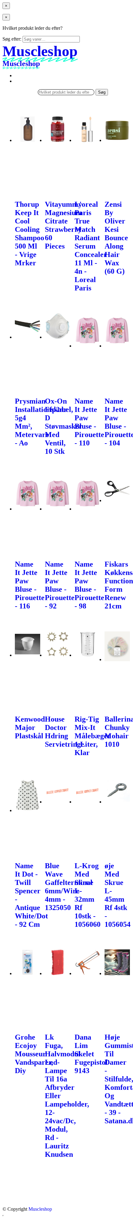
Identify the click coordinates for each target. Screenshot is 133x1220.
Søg (101, 92)
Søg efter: (11, 39)
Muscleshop (40, 1209)
